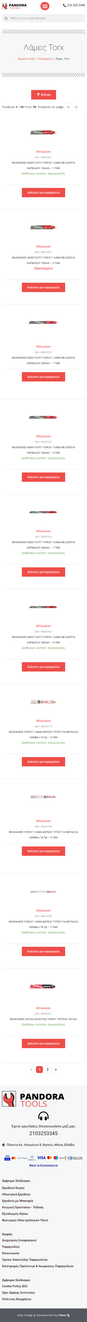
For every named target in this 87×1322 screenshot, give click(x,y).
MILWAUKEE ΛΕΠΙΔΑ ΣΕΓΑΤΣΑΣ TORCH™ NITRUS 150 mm (43, 1019)
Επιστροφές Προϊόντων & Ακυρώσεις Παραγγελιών (37, 1266)
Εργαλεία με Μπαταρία (17, 1201)
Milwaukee (43, 152)
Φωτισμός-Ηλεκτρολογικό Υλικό (25, 1220)
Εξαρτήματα (45, 58)
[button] (44, 6)
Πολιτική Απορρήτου (16, 1299)
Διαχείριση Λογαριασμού (19, 1240)
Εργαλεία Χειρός (13, 1188)
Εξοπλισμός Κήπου (15, 1214)
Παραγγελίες (11, 1247)
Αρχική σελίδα (26, 58)
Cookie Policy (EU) (15, 1286)
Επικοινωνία (10, 1253)
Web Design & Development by (41, 1315)
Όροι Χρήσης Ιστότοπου (18, 1292)
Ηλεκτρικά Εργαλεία (16, 1194)
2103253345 (43, 1133)
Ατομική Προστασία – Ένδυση (22, 1207)
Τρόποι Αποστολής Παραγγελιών (25, 1260)
